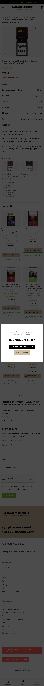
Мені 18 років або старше (22, 347)
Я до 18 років (22, 353)
